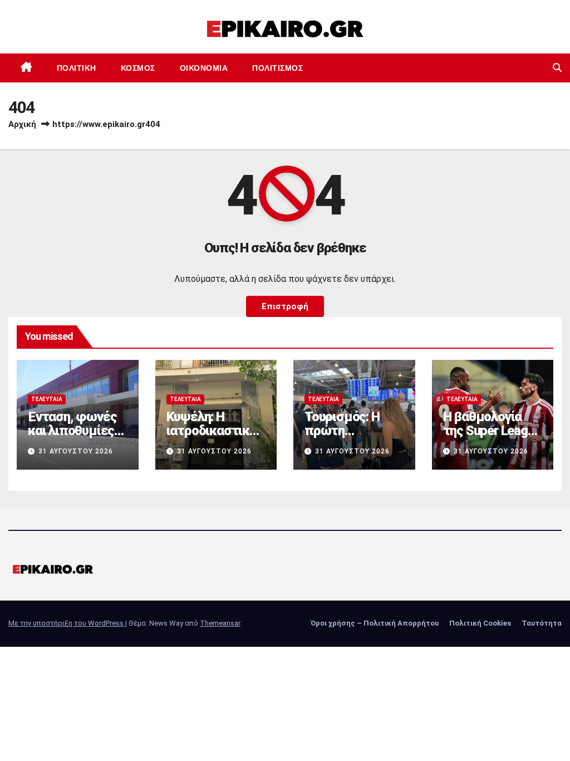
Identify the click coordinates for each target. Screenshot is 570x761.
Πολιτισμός (277, 68)
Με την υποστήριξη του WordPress (66, 623)
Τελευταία (46, 399)
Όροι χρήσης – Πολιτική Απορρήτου (375, 623)
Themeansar (220, 623)
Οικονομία (204, 68)
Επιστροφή (285, 306)
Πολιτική (76, 68)
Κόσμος (138, 68)
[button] (557, 67)
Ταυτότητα (542, 623)
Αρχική (22, 124)
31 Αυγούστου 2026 (75, 451)
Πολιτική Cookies (480, 623)
